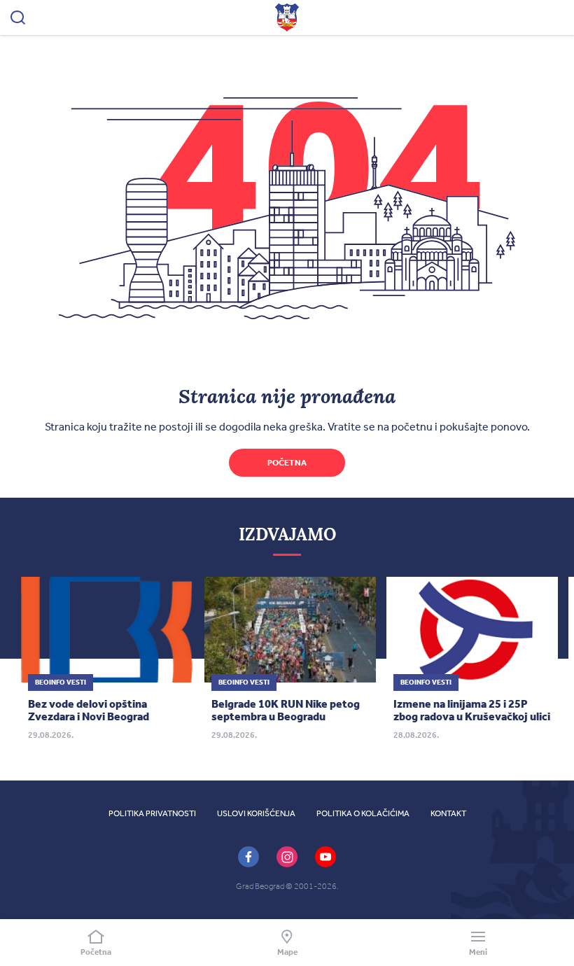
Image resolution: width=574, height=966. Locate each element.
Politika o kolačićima (363, 813)
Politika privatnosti (152, 813)
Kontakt (448, 813)
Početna (287, 463)
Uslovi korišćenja (256, 813)
